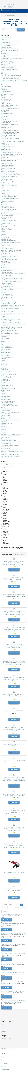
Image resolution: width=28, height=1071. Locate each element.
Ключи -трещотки (5, 349)
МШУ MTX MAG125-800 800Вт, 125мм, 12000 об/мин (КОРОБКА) (14, 873)
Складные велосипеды (7, 215)
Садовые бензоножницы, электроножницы (12, 58)
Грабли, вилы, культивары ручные (10, 138)
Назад (10, 904)
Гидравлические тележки (7, 439)
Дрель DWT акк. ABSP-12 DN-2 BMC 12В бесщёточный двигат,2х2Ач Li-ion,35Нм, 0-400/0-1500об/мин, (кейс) (14, 662)
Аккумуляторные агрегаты (8, 168)
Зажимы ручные (5, 338)
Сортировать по (7, 554)
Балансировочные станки (7, 258)
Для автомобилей (5, 245)
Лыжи (2, 188)
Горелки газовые (5, 415)
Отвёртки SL (4, 366)
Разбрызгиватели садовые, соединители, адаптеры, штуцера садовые (11, 159)
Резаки (3, 418)
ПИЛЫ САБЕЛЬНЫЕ (6, 107)
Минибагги (4, 316)
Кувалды (3, 382)
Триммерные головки (6, 47)
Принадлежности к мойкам (8, 248)
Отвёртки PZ (4, 369)
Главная (3, 1053)
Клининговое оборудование (8, 440)
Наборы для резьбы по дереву (9, 395)
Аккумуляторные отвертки (8, 77)
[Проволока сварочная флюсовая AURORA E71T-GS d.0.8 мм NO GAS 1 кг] (1, 912)
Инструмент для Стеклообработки (10, 435)
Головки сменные (5, 335)
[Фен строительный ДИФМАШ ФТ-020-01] (14, 708)
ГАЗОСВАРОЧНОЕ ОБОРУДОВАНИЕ (10, 412)
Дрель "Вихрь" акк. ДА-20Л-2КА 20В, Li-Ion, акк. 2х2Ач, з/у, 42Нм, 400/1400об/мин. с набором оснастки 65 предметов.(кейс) (14, 780)
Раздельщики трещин (6, 272)
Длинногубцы (4, 336)
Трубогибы (4, 111)
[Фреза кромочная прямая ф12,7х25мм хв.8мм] (1, 952)
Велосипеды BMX (5, 212)
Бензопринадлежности (7, 59)
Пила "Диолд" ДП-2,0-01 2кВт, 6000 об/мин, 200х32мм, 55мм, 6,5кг (14, 695)
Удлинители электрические (8, 401)
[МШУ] (14, 808)
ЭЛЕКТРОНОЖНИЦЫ (6, 99)
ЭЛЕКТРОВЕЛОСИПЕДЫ (7, 223)
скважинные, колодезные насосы (9, 130)
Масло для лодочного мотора (9, 302)
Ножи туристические (6, 428)
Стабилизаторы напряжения (8, 317)
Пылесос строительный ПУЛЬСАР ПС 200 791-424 (14, 745)
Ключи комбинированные (8, 347)
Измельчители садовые (7, 162)
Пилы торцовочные (6, 91)
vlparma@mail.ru (8, 6)
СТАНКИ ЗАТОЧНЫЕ (6, 100)
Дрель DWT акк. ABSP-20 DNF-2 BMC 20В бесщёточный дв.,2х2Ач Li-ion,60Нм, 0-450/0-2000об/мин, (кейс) (14, 646)
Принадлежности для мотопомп (9, 55)
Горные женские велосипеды (8, 209)
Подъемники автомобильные (8, 256)
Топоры (3, 143)
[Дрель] (14, 775)
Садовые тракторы (6, 239)
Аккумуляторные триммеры (8, 171)
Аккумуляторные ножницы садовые (10, 173)
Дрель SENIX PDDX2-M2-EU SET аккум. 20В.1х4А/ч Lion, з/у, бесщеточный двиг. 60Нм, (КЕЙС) (14, 729)
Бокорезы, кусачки (6, 332)
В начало (4, 904)
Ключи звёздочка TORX (7, 355)
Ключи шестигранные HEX (8, 357)
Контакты (3, 1066)
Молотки (3, 358)
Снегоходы (4, 432)
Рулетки (3, 407)
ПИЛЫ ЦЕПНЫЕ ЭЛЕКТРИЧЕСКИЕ (9, 105)
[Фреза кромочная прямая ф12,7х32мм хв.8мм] (1, 942)
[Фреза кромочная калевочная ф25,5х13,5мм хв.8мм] (1, 971)
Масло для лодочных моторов (9, 450)
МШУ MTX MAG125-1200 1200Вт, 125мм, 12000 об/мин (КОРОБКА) (14, 889)
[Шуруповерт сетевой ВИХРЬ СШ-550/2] (14, 758)
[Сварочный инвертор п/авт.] (1, 931)
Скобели (3, 393)
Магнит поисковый (6, 275)
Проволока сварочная (7, 294)
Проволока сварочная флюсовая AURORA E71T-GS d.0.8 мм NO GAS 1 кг (13, 915)
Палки (2, 187)
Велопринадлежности (6, 222)
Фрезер (3, 83)
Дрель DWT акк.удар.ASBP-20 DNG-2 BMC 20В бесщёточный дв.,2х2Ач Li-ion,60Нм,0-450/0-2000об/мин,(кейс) (14, 612)
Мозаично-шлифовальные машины (10, 269)
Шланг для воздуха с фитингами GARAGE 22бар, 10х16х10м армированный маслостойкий (13, 1001)
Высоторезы (4, 64)
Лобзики (3, 85)
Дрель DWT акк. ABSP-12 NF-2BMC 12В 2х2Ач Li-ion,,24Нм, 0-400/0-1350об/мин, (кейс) (14, 679)
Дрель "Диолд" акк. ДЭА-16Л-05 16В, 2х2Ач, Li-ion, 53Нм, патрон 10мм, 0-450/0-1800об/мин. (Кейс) (14, 829)
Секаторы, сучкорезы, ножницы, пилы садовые (13, 141)
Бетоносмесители (5, 262)
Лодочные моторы (6, 299)
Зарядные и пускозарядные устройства (11, 250)
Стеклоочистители (6, 443)
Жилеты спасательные (7, 297)
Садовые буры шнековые (7, 146)
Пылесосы (3, 97)
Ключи (2, 344)
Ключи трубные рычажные (8, 354)
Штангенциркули (5, 410)
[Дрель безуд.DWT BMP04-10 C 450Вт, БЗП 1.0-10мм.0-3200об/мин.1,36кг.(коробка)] (14, 592)
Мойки (3, 247)
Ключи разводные (5, 351)
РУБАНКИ (3, 96)
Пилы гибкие (4, 398)
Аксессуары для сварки (7, 286)
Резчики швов (4, 267)
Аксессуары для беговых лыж (8, 196)
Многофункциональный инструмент (10, 93)
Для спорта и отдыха (6, 179)
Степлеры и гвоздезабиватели (9, 115)
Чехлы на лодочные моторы (8, 303)
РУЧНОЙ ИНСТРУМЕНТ (7, 402)
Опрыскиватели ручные (7, 163)
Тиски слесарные (5, 380)
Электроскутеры (5, 233)
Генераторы (4, 52)
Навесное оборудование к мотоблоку (11, 242)
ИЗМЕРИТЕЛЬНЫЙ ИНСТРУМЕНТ (9, 406)
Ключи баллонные (5, 346)
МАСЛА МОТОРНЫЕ (6, 448)
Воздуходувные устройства (8, 63)
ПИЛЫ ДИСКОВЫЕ (5, 104)
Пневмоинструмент (6, 325)
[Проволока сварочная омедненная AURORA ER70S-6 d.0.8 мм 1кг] (1, 922)
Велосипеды (4, 204)
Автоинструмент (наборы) (8, 251)
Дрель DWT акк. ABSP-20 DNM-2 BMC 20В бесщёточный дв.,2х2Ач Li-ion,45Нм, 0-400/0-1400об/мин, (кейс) (14, 629)
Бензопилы (4, 39)
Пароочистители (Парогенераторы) (10, 442)
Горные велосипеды (6, 206)
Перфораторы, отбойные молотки (10, 78)
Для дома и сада (5, 118)
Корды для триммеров (7, 45)
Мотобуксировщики (6, 280)
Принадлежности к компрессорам (10, 308)
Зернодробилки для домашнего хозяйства (12, 434)
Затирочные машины (6, 270)
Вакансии (4, 1031)
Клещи (3, 343)
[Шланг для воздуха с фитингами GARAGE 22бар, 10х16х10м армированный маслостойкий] (1, 999)
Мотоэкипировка (5, 228)
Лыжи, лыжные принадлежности (9, 185)
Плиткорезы (4, 89)
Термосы (3, 429)
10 (12, 907)
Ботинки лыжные (5, 190)
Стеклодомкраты (5, 437)
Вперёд (17, 907)
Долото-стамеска (5, 390)
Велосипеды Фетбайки (7, 211)
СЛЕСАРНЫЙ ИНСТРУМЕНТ (8, 328)
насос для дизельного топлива (9, 133)
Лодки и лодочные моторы (8, 295)
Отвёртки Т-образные (7, 373)
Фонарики (3, 424)
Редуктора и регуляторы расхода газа (11, 417)
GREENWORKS (4, 116)
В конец (23, 907)
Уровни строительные (7, 409)
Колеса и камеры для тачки (8, 155)
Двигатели (4, 56)
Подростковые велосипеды (8, 225)
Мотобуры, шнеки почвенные (9, 66)
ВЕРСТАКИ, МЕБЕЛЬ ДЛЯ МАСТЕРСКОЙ (11, 420)
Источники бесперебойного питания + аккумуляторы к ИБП (11, 320)
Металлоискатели (5, 277)
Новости (4, 1028)
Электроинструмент (6, 70)
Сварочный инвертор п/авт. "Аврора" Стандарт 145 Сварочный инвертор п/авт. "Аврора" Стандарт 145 (13, 934)
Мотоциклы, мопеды (6, 229)
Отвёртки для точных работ (8, 374)
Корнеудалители (5, 148)
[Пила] (14, 692)
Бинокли (3, 431)
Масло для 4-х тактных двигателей (10, 454)
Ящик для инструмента (7, 404)
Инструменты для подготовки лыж (10, 195)
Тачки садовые (5, 157)
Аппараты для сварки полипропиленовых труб (13, 288)
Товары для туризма (6, 423)
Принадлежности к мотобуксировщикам (11, 281)
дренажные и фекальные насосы (9, 124)
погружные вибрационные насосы (10, 132)
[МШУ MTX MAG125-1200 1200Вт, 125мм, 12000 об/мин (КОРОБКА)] (14, 886)
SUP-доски (3, 203)
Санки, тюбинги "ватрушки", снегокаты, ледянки (13, 181)
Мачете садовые (5, 149)
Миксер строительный (7, 94)
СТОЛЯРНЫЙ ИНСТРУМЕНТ (8, 385)
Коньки (3, 182)
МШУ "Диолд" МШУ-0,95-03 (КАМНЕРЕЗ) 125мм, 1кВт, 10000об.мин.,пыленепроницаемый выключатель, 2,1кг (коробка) (14, 813)
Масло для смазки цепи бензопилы (10, 456)
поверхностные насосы (7, 129)
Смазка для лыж (5, 193)
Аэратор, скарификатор (7, 165)
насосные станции (6, 127)
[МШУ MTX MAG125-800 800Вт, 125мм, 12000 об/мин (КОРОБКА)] (14, 858)
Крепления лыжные (6, 192)
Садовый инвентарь (6, 137)
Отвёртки (3, 363)
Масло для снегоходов (7, 457)
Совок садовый (5, 151)
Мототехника (4, 226)
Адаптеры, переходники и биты (9, 330)
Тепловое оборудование (7, 311)
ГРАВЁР (3, 102)
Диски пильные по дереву (7, 446)
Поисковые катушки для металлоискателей (12, 278)
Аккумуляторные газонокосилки (9, 121)
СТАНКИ (3, 88)
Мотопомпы (4, 53)
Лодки (2, 300)
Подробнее (14, 570)
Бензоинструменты (6, 37)
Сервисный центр (7, 1038)
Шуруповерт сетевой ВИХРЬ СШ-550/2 (14, 761)
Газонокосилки (5, 119)
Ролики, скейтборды (6, 184)
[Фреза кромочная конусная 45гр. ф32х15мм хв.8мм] (1, 961)
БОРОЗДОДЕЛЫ (5, 110)
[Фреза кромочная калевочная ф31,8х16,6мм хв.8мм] (1, 980)
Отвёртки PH (4, 368)
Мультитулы (4, 426)
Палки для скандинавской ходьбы (9, 198)
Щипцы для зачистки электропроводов (11, 384)
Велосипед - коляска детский (8, 220)
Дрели (2, 72)
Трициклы (3, 234)
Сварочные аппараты (7, 289)
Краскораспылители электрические (10, 108)
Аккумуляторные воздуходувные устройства (12, 174)
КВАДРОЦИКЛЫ (5, 237)
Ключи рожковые (5, 352)
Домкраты (3, 255)
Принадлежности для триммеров (9, 50)
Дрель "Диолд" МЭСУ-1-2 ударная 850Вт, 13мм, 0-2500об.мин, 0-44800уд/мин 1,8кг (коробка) (14, 795)
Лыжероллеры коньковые (7, 201)
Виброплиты (4, 264)
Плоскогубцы (4, 379)
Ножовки (3, 360)
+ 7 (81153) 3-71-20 (9, 4)
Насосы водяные (5, 122)
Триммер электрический (7, 166)
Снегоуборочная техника (7, 244)
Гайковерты (4, 74)
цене (15, 554)
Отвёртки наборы (6, 377)
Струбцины (4, 391)
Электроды (4, 292)
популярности (21, 554)
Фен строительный (6, 86)
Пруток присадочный (6, 291)
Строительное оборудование (9, 259)
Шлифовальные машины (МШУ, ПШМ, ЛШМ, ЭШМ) (14, 80)
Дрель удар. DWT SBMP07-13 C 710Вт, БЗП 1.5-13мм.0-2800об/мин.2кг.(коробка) (14, 579)
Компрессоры (4, 310)
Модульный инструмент (7, 113)
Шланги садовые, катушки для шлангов (11, 152)
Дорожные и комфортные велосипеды (11, 214)
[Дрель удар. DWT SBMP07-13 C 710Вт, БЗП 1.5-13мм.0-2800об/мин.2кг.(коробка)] (14, 575)
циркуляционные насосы (7, 126)
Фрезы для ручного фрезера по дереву (11, 327)
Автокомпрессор (5, 253)
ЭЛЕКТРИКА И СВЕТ (6, 399)
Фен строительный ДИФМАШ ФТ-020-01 (14, 711)
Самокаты (3, 199)
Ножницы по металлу (6, 362)
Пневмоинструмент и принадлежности (11, 322)
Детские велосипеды (6, 217)
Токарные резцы (5, 396)
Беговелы (3, 218)
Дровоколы (4, 177)
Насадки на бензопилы (7, 61)
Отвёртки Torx (5, 365)
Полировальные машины (7, 82)
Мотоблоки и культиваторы (8, 240)
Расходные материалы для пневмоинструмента (13, 324)
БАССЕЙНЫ (4, 421)
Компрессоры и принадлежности (9, 306)
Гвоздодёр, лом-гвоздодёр (8, 388)
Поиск (21, 30)
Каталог (14, 14)
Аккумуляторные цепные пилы (9, 170)
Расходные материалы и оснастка (10, 445)
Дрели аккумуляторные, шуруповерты (11, 75)
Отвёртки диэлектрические (8, 376)
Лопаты (3, 140)
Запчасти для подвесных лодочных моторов (12, 305)
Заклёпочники (4, 340)
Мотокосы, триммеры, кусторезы (10, 48)
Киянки (3, 341)
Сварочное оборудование (8, 284)
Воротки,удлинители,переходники (10, 333)
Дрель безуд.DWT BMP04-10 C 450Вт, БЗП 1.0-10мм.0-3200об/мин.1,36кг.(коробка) (14, 595)
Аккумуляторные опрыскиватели (9, 176)
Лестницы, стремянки (6, 266)
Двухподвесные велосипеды (8, 207)
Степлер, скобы (5, 387)
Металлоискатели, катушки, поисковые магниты (13, 273)
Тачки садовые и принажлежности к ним (11, 154)
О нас (3, 1025)
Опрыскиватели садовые (7, 67)
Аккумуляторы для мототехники (9, 236)
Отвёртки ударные (6, 371)
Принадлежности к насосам (8, 135)
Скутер (3, 231)
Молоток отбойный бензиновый (9, 69)
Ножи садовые (5, 144)
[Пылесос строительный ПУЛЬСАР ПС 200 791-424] (14, 742)
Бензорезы (4, 261)
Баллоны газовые (5, 413)
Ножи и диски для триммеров (8, 44)
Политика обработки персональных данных (12, 1018)
